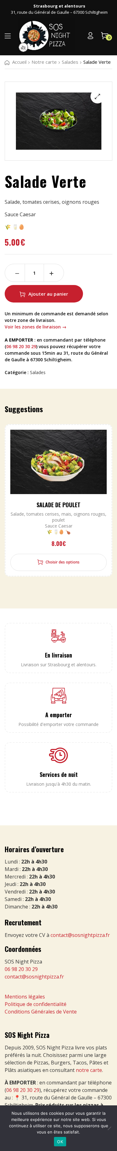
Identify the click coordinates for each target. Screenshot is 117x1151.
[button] (97, 96)
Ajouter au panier (48, 294)
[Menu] (8, 36)
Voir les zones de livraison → (35, 327)
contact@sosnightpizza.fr (80, 935)
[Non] (109, 1128)
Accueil (19, 62)
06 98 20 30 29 (21, 346)
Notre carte (44, 62)
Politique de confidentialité (35, 1004)
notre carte (89, 1070)
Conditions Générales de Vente (41, 1011)
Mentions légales (25, 996)
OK (60, 1141)
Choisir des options (63, 562)
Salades (70, 62)
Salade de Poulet (58, 505)
